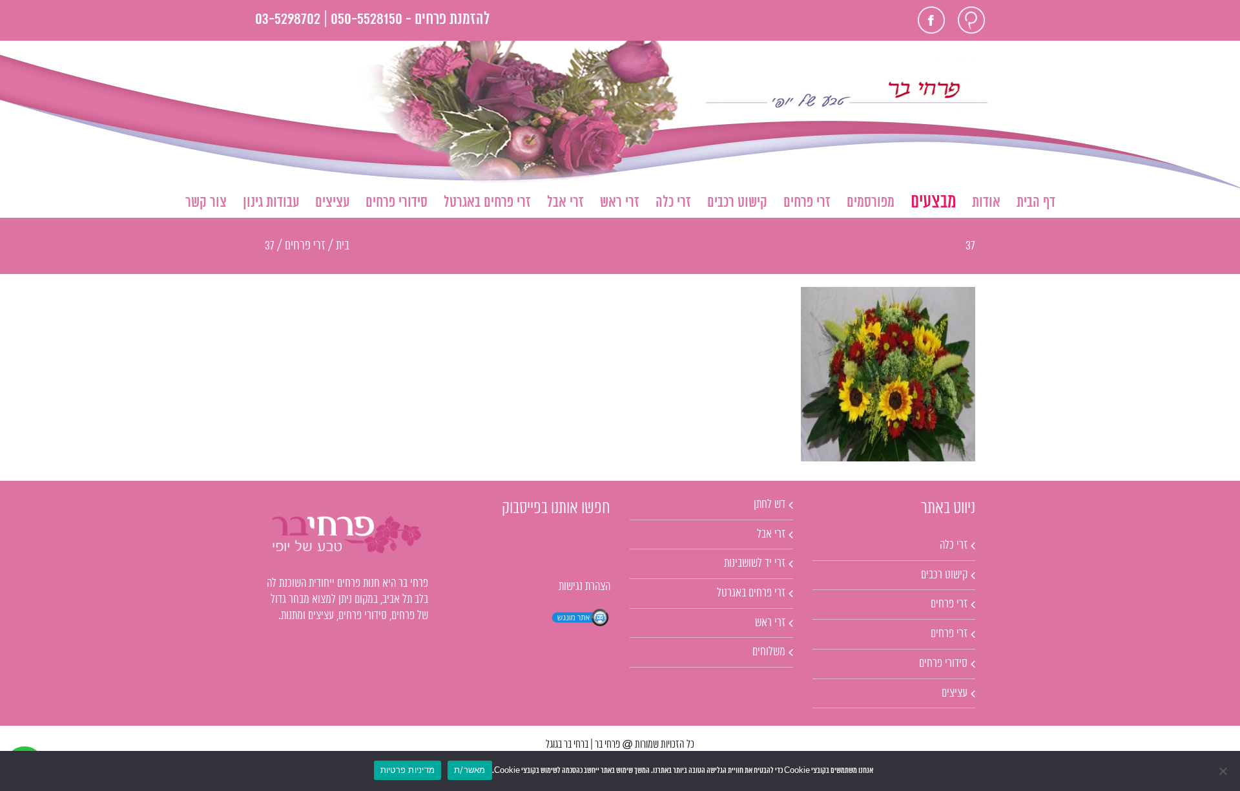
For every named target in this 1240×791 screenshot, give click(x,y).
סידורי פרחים (943, 663)
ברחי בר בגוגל (567, 745)
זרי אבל (771, 534)
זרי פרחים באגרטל (751, 593)
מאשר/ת (470, 770)
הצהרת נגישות (584, 586)
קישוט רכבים (944, 575)
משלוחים (768, 652)
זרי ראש (770, 623)
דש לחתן (769, 504)
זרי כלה (953, 545)
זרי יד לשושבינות (754, 563)
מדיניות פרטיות (407, 770)
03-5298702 (287, 19)
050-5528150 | (363, 19)
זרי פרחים (949, 604)
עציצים (954, 693)
